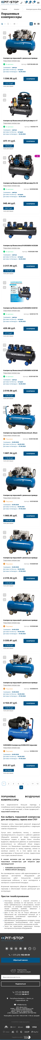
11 (33, 784)
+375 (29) (22, 992)
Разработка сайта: (17, 1037)
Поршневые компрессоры (11, 61)
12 (37, 784)
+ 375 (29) (20, 954)
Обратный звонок (20, 960)
